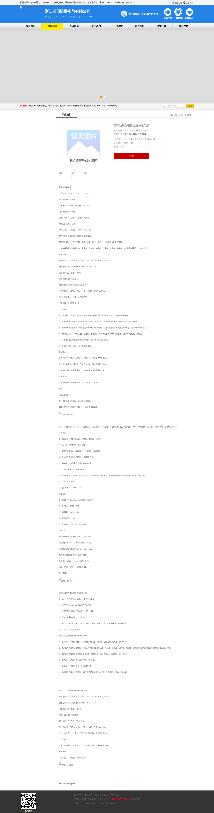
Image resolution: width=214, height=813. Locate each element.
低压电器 (133, 134)
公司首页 (30, 26)
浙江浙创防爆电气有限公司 (120, 799)
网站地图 (111, 804)
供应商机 (52, 26)
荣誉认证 (161, 26)
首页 (180, 115)
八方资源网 (87, 804)
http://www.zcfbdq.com (67, 784)
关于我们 (96, 26)
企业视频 (74, 26)
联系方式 (183, 26)
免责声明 (95, 804)
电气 (126, 134)
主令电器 (142, 134)
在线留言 (132, 156)
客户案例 (139, 26)
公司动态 (118, 26)
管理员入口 (103, 804)
